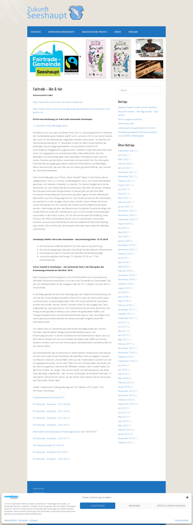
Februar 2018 (124, 305)
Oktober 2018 (125, 283)
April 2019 (123, 262)
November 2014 (126, 438)
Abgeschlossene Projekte (94, 31)
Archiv (118, 31)
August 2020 (124, 223)
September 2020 (126, 219)
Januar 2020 (124, 240)
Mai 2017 (122, 331)
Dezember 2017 (126, 309)
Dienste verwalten (182, 520)
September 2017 (126, 318)
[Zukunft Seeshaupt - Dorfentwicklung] (55, 17)
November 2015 (126, 395)
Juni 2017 (122, 326)
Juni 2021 (122, 189)
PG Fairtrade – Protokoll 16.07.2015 (50, 452)
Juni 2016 (122, 369)
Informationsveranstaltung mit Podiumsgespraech (57, 431)
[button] (187, 497)
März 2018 (123, 300)
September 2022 (126, 150)
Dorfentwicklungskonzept (61, 31)
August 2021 (124, 185)
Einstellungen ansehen (171, 505)
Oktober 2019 (125, 253)
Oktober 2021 (125, 180)
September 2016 (126, 361)
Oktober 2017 (125, 313)
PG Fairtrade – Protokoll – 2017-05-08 (51, 404)
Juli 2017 (122, 322)
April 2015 (123, 421)
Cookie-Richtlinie (10, 520)
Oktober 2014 (125, 442)
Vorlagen (133, 31)
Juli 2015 (122, 408)
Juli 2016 (122, 365)
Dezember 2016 (126, 348)
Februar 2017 (124, 343)
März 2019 (123, 266)
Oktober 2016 (125, 356)
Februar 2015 (124, 429)
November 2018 (126, 279)
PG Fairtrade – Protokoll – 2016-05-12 (51, 424)
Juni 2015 (122, 412)
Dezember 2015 (126, 391)
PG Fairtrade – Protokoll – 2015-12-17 (51, 438)
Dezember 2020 (126, 210)
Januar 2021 (124, 206)
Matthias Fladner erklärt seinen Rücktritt (137, 107)
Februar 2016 (124, 382)
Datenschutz (23, 520)
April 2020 (123, 236)
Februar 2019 (124, 270)
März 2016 (123, 378)
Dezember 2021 (126, 172)
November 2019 (126, 249)
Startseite (36, 31)
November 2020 (126, 215)
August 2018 (124, 288)
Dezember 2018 (126, 275)
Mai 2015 (122, 416)
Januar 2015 (124, 434)
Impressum (33, 520)
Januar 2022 (124, 167)
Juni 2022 (122, 154)
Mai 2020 (122, 232)
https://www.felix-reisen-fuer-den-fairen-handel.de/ (58, 102)
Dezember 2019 (126, 245)
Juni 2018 (122, 292)
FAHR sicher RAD (126, 123)
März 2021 (123, 197)
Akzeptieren (98, 505)
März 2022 (123, 159)
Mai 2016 (122, 373)
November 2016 (126, 352)
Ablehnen (134, 505)
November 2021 (126, 176)
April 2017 (123, 335)
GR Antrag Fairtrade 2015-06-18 (48, 445)
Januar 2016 (124, 386)
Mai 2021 (122, 193)
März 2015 (123, 425)
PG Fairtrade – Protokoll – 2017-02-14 (51, 417)
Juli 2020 (122, 228)
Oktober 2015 (125, 399)
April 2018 (123, 296)
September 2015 (126, 403)
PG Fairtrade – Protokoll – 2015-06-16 (51, 458)
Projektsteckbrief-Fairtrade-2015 (48, 397)
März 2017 (123, 339)
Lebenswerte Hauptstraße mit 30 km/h (137, 127)
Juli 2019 (122, 257)
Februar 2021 (124, 202)
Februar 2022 (124, 163)
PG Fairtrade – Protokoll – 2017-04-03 (51, 411)
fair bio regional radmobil (130, 119)
